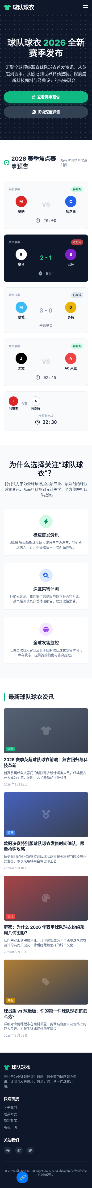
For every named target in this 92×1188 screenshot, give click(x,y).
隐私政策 (10, 1121)
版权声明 (10, 1127)
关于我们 (10, 1108)
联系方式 (10, 1114)
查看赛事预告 (48, 97)
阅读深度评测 (49, 112)
